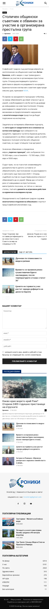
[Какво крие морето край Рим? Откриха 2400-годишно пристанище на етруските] (24, 387)
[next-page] (7, 297)
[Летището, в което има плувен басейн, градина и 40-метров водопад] (8, 533)
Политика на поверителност (33, 599)
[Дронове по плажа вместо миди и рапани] (8, 261)
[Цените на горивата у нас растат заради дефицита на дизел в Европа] (8, 289)
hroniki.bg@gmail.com (32, 497)
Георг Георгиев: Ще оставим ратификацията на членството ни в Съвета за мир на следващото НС (12, 239)
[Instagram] (24, 503)
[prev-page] (3, 297)
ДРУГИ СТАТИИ (10, 252)
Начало (5, 9)
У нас (12, 9)
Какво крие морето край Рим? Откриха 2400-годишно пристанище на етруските (23, 404)
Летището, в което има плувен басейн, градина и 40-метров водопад (28, 532)
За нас (6, 599)
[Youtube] (31, 503)
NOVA (25, 90)
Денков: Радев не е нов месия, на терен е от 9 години (37, 236)
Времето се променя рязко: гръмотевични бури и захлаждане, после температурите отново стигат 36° (30, 275)
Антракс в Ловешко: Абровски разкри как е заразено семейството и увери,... (31, 460)
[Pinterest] (15, 39)
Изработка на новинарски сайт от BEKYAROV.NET (24, 602)
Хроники (7, 33)
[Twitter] (10, 39)
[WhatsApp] (21, 39)
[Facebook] (4, 39)
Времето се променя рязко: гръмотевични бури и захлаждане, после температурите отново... (30, 437)
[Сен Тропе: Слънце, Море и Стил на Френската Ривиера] (8, 545)
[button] (4, 3)
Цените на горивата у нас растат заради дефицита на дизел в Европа (29, 289)
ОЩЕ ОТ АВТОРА (25, 252)
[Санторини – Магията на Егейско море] (8, 522)
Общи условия (16, 599)
